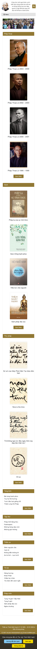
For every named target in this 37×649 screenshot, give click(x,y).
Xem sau (28, 641)
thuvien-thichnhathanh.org (14, 632)
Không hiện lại (18, 646)
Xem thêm (18, 176)
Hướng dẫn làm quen (13, 641)
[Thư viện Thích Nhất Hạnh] (5, 6)
